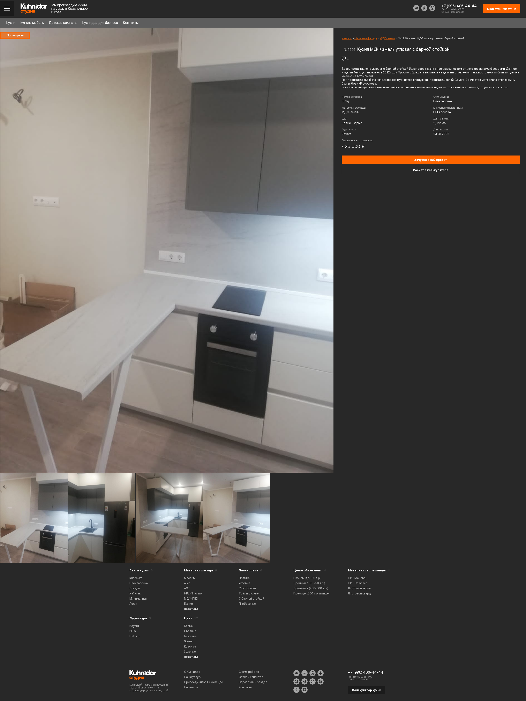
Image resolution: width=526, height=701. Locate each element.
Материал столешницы (367, 570)
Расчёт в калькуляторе (430, 170)
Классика (135, 578)
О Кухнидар (192, 671)
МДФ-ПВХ (191, 598)
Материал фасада (198, 570)
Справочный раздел (253, 682)
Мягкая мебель (32, 23)
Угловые (244, 583)
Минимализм (138, 598)
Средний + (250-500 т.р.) (310, 588)
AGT (187, 588)
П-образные (247, 603)
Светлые (190, 631)
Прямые (244, 578)
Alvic (187, 583)
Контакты (130, 23)
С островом (247, 588)
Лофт (133, 603)
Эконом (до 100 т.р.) (307, 578)
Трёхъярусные (249, 593)
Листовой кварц (359, 593)
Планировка (248, 570)
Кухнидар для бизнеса (100, 23)
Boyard (134, 626)
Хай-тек (135, 593)
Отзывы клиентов (251, 677)
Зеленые (190, 651)
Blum (132, 631)
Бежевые (190, 636)
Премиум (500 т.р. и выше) (311, 593)
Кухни (10, 23)
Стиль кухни (139, 570)
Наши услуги (192, 677)
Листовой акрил (359, 588)
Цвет (188, 618)
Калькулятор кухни (366, 690)
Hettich (134, 636)
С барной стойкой (251, 598)
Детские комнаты (63, 23)
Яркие (188, 641)
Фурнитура (138, 618)
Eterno (188, 603)
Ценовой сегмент (307, 570)
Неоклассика (138, 583)
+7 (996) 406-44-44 (459, 6)
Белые (188, 626)
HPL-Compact (357, 583)
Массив (189, 578)
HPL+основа (357, 578)
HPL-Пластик (193, 593)
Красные (190, 646)
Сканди (134, 588)
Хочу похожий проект (430, 159)
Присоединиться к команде (203, 682)
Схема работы (249, 671)
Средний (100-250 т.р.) (309, 583)
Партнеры (191, 687)
